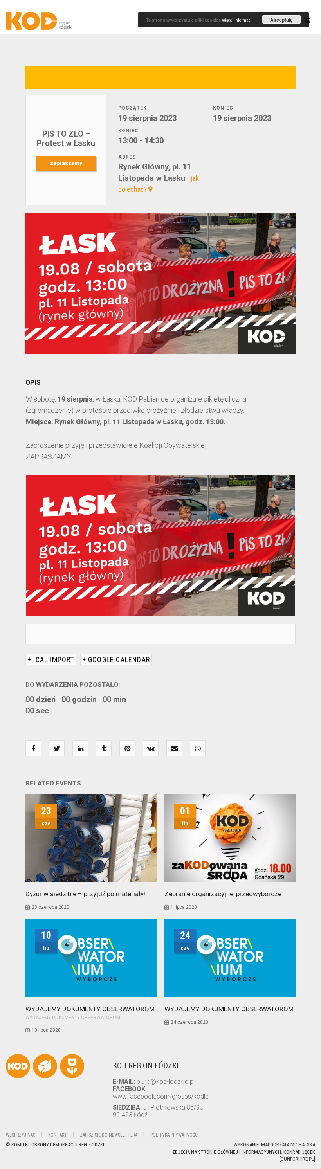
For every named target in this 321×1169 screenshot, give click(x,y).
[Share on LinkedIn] (80, 748)
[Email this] (174, 748)
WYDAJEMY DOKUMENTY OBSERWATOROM (90, 1009)
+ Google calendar (116, 660)
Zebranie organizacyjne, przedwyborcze (222, 894)
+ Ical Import (50, 660)
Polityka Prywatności (174, 1135)
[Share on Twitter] (57, 748)
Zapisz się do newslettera (108, 1135)
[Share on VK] (151, 748)
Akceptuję (281, 19)
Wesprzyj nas (20, 1135)
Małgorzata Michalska (288, 1144)
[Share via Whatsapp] (198, 748)
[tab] (38, 382)
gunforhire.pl (297, 1159)
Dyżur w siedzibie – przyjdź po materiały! (85, 894)
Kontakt (57, 1135)
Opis (33, 382)
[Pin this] (127, 748)
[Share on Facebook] (33, 748)
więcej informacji (237, 20)
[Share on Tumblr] (104, 748)
